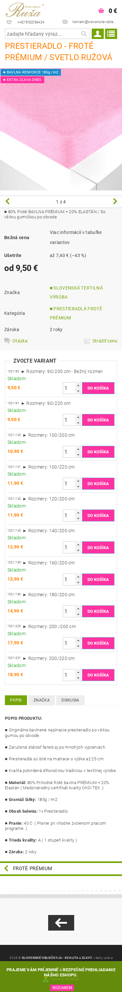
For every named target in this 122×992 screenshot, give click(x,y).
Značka (42, 700)
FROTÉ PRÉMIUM (32, 868)
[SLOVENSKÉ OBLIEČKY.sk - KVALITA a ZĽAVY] (30, 8)
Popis (16, 700)
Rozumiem (62, 988)
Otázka (20, 340)
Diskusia (70, 700)
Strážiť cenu (105, 340)
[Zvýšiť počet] (78, 385)
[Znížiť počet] (78, 391)
